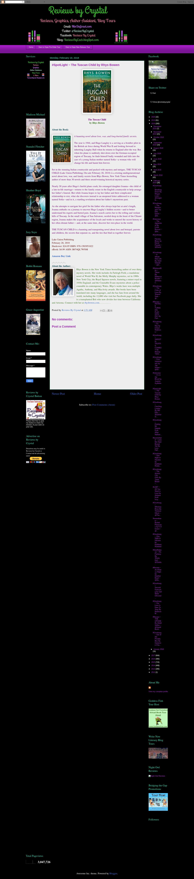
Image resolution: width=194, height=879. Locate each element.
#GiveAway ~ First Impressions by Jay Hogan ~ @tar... (157, 363)
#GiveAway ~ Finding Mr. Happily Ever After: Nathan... (157, 427)
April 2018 (157, 170)
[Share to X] (106, 310)
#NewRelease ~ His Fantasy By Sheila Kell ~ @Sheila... (157, 557)
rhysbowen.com (91, 302)
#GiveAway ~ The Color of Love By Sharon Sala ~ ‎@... (157, 292)
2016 (153, 659)
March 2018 (157, 175)
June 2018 (157, 159)
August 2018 (158, 148)
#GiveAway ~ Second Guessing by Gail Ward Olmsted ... (157, 590)
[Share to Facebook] (108, 310)
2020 (153, 117)
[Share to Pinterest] (111, 310)
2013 (153, 669)
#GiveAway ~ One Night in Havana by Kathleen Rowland (157, 540)
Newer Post (58, 393)
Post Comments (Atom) (103, 404)
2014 (153, 665)
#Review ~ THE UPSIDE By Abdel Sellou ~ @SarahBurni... (157, 623)
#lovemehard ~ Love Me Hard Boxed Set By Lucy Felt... (157, 444)
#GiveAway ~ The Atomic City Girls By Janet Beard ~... (157, 476)
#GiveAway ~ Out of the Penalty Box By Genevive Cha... (157, 639)
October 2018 (158, 137)
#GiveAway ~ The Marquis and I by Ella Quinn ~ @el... (157, 209)
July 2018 (157, 154)
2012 (153, 672)
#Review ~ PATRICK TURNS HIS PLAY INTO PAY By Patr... (157, 310)
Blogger (113, 873)
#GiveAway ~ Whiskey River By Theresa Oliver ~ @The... (157, 509)
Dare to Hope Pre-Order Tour (49, 47)
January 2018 (158, 649)
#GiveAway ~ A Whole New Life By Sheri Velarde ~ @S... (157, 259)
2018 (153, 124)
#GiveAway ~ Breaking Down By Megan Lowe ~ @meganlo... (157, 193)
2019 (153, 120)
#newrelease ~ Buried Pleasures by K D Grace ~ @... (157, 524)
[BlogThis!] (103, 310)
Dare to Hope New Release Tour (78, 47)
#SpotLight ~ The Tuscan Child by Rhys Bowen (157, 394)
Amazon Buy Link (61, 256)
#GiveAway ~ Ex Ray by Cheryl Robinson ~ (157, 327)
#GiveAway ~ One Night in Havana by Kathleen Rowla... (157, 460)
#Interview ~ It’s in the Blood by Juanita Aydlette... (157, 379)
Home (31, 47)
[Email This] (101, 310)
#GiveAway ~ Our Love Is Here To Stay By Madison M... (157, 607)
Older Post (136, 393)
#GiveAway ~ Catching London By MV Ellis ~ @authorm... (157, 409)
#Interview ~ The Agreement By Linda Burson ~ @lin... (157, 225)
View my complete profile (158, 691)
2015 (153, 662)
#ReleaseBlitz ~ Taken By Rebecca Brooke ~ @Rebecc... (157, 275)
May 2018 (157, 164)
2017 (153, 655)
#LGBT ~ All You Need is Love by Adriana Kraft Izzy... (157, 493)
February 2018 (156, 182)
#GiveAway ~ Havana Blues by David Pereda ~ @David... (157, 242)
